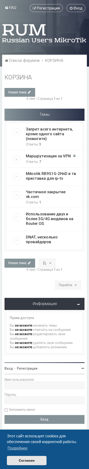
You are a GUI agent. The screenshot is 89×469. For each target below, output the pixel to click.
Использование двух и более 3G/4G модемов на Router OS (49, 219)
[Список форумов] (44, 33)
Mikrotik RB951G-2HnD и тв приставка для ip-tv (51, 176)
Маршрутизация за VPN (48, 156)
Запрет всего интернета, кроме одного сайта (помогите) (49, 134)
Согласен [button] (26, 460)
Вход (9, 368)
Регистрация (27, 368)
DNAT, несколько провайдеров (42, 239)
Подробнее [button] (18, 448)
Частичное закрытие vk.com (46, 194)
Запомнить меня (22, 409)
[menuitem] (11, 7)
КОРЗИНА (18, 77)
